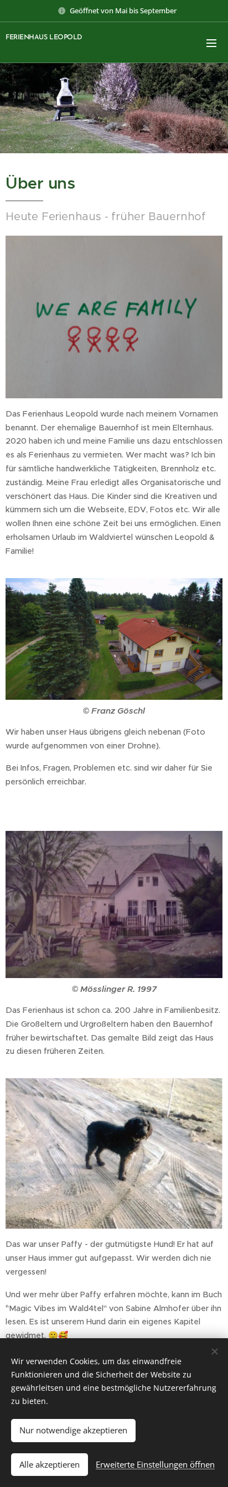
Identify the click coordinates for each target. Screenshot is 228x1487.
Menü (211, 43)
